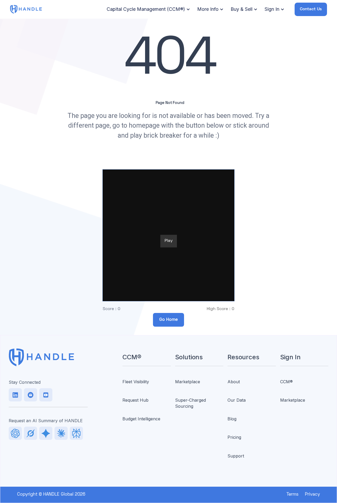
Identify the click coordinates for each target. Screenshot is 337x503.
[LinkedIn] (15, 394)
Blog (231, 418)
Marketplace (187, 381)
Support (235, 456)
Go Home (168, 320)
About (233, 381)
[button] (147, 9)
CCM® (286, 381)
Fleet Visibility (135, 381)
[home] (26, 9)
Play (169, 241)
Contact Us (311, 9)
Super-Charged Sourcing (190, 403)
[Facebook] (45, 394)
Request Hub (135, 400)
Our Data (236, 400)
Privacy (312, 494)
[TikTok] (30, 394)
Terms (292, 494)
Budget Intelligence (141, 418)
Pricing (234, 437)
